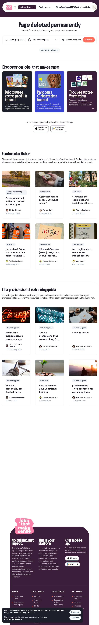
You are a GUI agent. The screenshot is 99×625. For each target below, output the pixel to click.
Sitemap (77, 602)
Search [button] (88, 39)
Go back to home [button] (49, 50)
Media (36, 606)
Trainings (43, 7)
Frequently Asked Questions (58, 602)
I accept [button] (75, 612)
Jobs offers (25, 7)
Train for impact (37, 601)
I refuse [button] (75, 617)
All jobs (37, 596)
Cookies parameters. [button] (13, 619)
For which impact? (41, 39)
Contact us (58, 596)
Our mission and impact (19, 603)
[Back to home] (24, 526)
